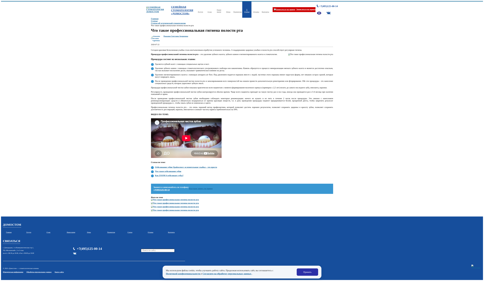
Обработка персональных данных (39, 272)
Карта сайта (59, 272)
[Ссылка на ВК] (328, 13)
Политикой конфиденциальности (183, 273)
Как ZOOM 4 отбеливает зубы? (169, 176)
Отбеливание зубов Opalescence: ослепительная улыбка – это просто (186, 167)
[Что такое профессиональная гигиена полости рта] (175, 200)
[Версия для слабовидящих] (319, 13)
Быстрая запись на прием (201, 189)
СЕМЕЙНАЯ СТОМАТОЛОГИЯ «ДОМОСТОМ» (182, 10)
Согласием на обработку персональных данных (227, 273)
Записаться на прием (305, 9)
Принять (307, 272)
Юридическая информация (13, 272)
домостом (12, 224)
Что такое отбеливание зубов (168, 171)
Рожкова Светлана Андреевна (176, 36)
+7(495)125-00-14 (328, 6)
